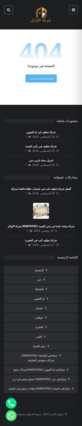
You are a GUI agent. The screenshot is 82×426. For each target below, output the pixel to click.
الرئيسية (39, 270)
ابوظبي (39, 317)
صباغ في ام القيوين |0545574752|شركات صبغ (39, 369)
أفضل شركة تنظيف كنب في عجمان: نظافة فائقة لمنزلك (41, 189)
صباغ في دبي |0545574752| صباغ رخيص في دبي (39, 379)
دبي (39, 279)
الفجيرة (39, 327)
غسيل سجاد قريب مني (41, 160)
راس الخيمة (39, 346)
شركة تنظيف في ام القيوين (41, 132)
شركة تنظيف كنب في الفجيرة (41, 240)
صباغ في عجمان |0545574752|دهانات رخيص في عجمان (39, 388)
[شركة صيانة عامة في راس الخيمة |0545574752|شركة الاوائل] (41, 211)
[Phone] (11, 403)
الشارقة (39, 289)
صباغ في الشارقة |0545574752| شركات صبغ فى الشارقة (39, 358)
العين (39, 336)
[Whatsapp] (11, 415)
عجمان (39, 308)
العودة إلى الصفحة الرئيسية (41, 78)
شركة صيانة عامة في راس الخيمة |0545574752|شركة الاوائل (41, 226)
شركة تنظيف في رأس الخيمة (41, 146)
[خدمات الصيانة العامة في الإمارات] (41, 14)
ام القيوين (39, 298)
